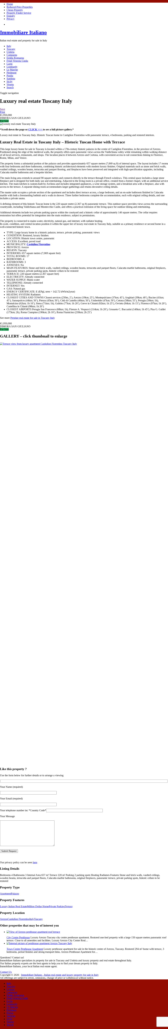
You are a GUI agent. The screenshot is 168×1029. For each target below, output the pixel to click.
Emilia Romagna (15, 57)
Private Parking (57, 906)
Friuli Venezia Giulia (17, 60)
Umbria (10, 52)
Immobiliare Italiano (23, 32)
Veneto (10, 84)
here (35, 862)
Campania (12, 55)
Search (10, 87)
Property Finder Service (19, 12)
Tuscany (11, 49)
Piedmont (11, 72)
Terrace (69, 906)
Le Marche (12, 69)
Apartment (5, 893)
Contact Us (6, 972)
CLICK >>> (35, 129)
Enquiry (11, 15)
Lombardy (12, 66)
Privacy (10, 18)
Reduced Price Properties (20, 7)
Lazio (9, 63)
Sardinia (11, 78)
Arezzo (4, 919)
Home (10, 4)
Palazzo (15, 893)
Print (2, 112)
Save (2, 109)
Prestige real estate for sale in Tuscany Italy (32, 317)
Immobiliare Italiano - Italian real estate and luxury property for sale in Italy (60, 974)
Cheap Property (15, 10)
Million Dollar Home (38, 906)
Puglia (10, 75)
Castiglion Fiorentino (18, 919)
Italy (9, 46)
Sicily (9, 81)
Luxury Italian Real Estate (13, 906)
